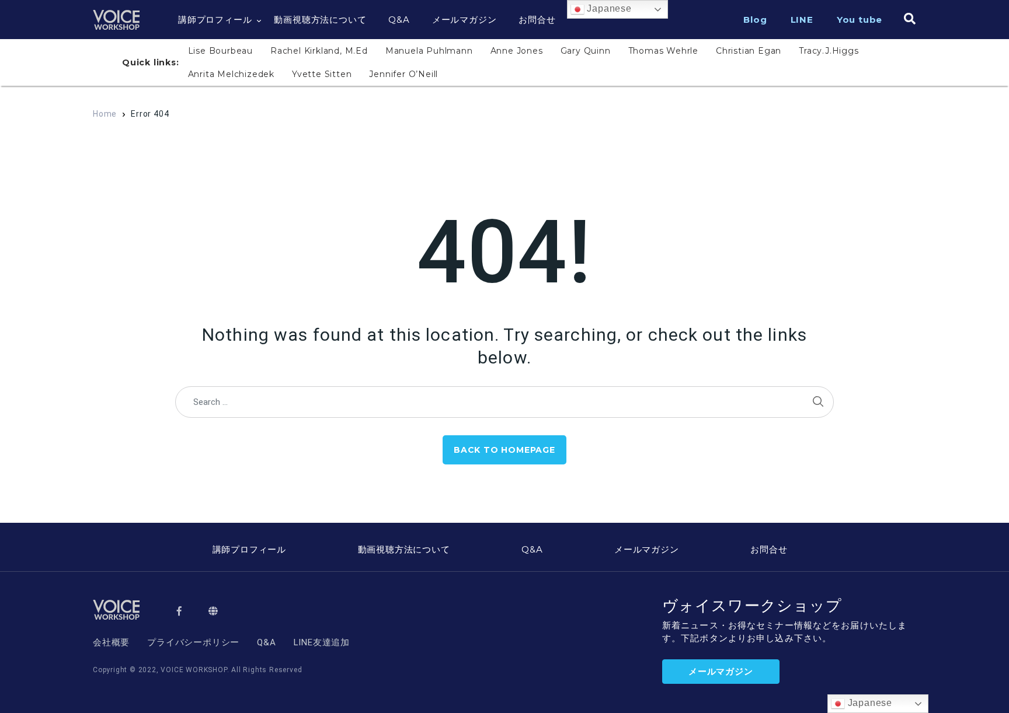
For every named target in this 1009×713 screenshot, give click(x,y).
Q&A (398, 19)
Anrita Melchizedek (231, 74)
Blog (755, 19)
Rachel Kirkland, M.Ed (319, 51)
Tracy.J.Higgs (828, 51)
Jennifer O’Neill (403, 74)
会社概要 (111, 642)
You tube (859, 19)
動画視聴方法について (320, 19)
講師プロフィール (215, 19)
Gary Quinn (586, 51)
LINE (802, 19)
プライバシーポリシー (193, 642)
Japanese (608, 8)
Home (105, 113)
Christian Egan (748, 51)
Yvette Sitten (322, 74)
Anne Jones (516, 51)
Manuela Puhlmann (429, 51)
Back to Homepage (504, 450)
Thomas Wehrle (663, 51)
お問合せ (537, 19)
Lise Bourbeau (220, 51)
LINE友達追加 (322, 642)
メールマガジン (464, 19)
